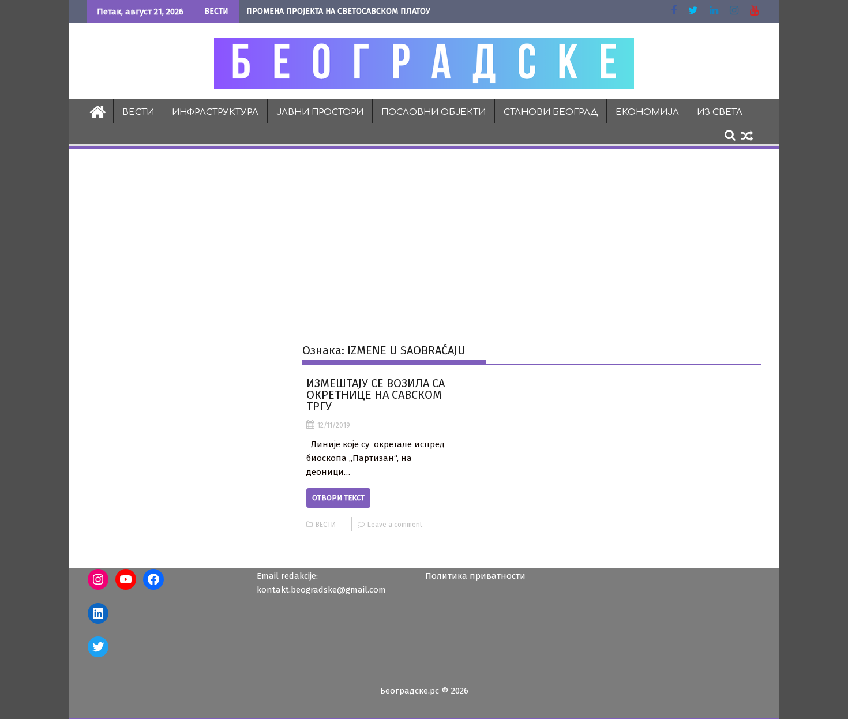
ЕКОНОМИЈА (647, 112)
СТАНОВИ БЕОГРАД (551, 112)
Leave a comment (394, 524)
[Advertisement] (424, 237)
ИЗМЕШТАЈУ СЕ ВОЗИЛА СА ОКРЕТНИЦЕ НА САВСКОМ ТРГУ (375, 394)
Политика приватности (475, 576)
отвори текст (338, 497)
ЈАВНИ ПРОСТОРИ (319, 112)
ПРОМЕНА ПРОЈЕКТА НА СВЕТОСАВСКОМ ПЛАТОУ (338, 11)
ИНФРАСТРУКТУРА (215, 112)
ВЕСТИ (138, 112)
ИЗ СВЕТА (719, 112)
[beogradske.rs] (97, 111)
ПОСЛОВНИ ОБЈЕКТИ (433, 112)
